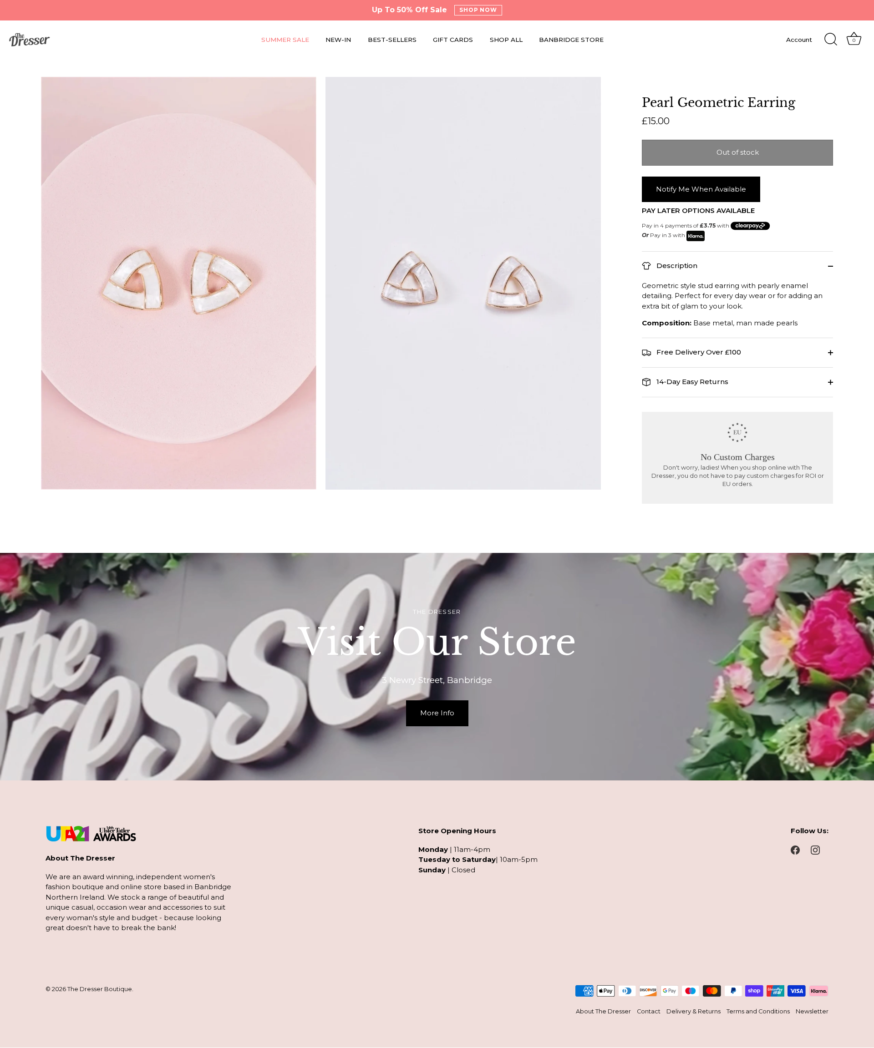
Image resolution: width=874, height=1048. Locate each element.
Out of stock (737, 152)
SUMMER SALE (285, 39)
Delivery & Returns (693, 1011)
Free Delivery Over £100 (698, 352)
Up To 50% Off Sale (409, 10)
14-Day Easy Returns (691, 381)
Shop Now (478, 9)
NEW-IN (338, 39)
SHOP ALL (506, 39)
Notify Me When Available (701, 189)
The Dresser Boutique (99, 989)
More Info (437, 713)
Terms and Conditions (758, 1011)
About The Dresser (603, 1011)
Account (799, 39)
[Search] (831, 40)
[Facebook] (795, 849)
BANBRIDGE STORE (571, 39)
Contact (649, 1011)
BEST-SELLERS (392, 39)
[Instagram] (815, 849)
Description (676, 265)
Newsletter (812, 1011)
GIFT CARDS (453, 39)
